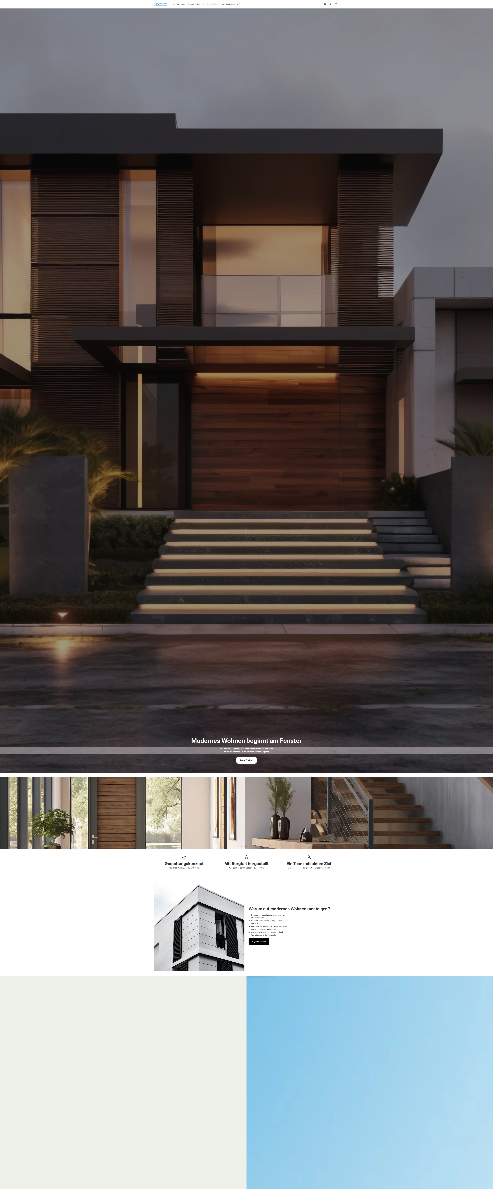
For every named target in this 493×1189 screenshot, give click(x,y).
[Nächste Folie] (490, 813)
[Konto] (330, 4)
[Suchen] (325, 4)
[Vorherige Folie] (3, 813)
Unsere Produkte (246, 760)
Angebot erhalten (259, 941)
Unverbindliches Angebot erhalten (170, 823)
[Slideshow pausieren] (241, 846)
